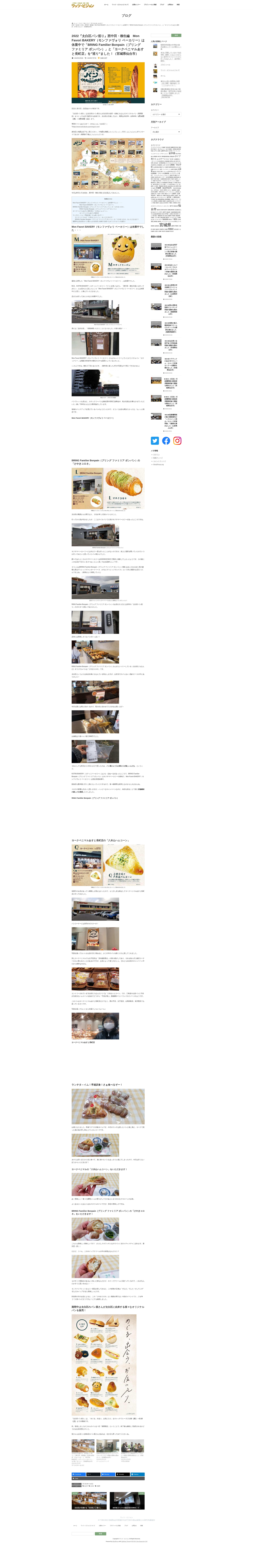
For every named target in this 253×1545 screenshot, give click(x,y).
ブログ (126, 1525)
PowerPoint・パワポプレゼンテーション (165, 180)
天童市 (172, 178)
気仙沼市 (168, 195)
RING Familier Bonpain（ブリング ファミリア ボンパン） (98, 209)
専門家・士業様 (169, 213)
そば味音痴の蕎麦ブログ (159, 167)
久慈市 (156, 231)
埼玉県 (156, 177)
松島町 (152, 177)
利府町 (173, 215)
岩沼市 (152, 191)
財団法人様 (172, 161)
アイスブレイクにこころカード (161, 175)
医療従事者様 (171, 209)
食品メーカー (175, 184)
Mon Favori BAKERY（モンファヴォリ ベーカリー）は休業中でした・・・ (97, 203)
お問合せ (134, 1525)
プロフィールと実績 (115, 1525)
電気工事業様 (154, 221)
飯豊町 (156, 191)
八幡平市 (164, 212)
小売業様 (174, 202)
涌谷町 (158, 209)
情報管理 (178, 215)
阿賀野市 (162, 229)
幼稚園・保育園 (172, 149)
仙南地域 (157, 225)
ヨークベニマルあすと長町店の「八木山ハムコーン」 (90, 211)
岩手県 (172, 153)
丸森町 (178, 190)
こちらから (95, 134)
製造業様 (165, 219)
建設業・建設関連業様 (172, 212)
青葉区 (171, 229)
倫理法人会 (159, 195)
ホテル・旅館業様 (172, 190)
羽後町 (152, 217)
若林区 (175, 169)
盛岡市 (173, 225)
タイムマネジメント (162, 197)
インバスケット (166, 169)
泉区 (161, 169)
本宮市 (163, 231)
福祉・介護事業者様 (162, 178)
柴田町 (159, 221)
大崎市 (176, 195)
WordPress (115, 1541)
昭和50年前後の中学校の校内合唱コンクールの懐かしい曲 (171, 47)
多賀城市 (168, 231)
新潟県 (162, 209)
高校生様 (175, 205)
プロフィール (165, 65)
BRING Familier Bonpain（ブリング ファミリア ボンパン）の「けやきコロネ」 (99, 207)
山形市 (163, 150)
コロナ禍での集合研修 (160, 217)
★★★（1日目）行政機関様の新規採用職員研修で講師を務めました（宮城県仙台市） (171, 401)
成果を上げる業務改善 (162, 182)
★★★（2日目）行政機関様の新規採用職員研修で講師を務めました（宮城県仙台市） (171, 383)
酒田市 (167, 217)
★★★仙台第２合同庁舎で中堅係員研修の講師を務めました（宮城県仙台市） (171, 345)
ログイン (156, 454)
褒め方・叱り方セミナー (159, 149)
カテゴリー (155, 110)
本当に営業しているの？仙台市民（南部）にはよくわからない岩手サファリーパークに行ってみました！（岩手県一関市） (171, 57)
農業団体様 (176, 177)
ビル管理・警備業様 (158, 186)
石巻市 (155, 178)
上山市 (163, 164)
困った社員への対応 (159, 193)
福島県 (167, 167)
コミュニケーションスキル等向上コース (171, 221)
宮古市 (163, 213)
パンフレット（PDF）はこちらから (124, 132)
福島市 (172, 195)
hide (110, 199)
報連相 (152, 225)
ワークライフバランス (156, 147)
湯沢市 (167, 150)
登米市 (166, 202)
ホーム (163, 76)
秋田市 (170, 219)
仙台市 (86, 1486)
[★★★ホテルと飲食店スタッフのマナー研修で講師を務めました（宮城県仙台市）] (132, 1445)
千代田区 (153, 199)
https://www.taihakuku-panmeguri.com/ (86, 127)
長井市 (177, 161)
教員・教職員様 (158, 215)
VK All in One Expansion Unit (139, 1541)
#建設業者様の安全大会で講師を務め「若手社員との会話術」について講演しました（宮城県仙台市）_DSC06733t (171, 93)
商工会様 (165, 215)
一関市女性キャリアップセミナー (166, 191)
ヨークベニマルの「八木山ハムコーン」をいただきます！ (94, 217)
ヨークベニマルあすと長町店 (89, 213)
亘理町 (179, 217)
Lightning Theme (125, 1541)
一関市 (174, 219)
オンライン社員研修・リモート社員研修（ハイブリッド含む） (166, 173)
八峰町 (158, 150)
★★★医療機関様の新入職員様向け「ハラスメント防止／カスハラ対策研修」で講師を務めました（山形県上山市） (171, 421)
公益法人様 (162, 202)
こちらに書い (97, 562)
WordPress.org (158, 464)
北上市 (152, 219)
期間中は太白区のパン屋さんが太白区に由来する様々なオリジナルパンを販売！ (99, 221)
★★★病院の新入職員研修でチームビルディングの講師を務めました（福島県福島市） (171, 327)
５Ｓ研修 (175, 182)
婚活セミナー (168, 193)
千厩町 (170, 202)
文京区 (158, 171)
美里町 (164, 201)
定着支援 (170, 182)
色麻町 (163, 147)
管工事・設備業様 (174, 159)
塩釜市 (176, 178)
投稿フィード (158, 458)
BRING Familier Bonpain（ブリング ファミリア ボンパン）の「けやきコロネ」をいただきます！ (107, 219)
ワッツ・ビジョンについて (170, 70)
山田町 (172, 169)
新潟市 (177, 147)
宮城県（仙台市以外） (164, 188)
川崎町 (164, 195)
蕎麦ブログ (177, 175)
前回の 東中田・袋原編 (80, 108)
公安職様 (160, 201)
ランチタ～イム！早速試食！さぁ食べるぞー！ (88, 215)
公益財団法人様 (170, 201)
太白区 (92, 1486)
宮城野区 (169, 215)
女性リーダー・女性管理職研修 (165, 177)
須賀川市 (172, 175)
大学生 (178, 202)
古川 (167, 149)
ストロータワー (158, 219)
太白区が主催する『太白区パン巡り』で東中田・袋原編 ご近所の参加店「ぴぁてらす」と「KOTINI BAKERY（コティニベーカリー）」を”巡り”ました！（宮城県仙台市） (83, 1457)
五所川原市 (176, 213)
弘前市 (154, 188)
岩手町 (170, 150)
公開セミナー (102, 1525)
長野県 (177, 186)
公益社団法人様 (171, 186)
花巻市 (154, 229)
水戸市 (155, 150)
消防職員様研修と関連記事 (168, 156)
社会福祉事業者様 (156, 213)
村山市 (172, 231)
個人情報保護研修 (160, 199)
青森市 (157, 202)
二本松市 (177, 191)
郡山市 (172, 171)
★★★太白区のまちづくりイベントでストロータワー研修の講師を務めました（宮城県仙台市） (107, 1455)
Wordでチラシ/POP (157, 212)
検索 (176, 35)
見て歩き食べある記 (88, 1483)
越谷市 (157, 229)
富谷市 (161, 190)
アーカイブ (155, 127)
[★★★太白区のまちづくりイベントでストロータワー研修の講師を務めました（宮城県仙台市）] (107, 1445)
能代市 (154, 171)
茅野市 (165, 190)
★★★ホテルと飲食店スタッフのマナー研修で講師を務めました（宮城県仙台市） (132, 1455)
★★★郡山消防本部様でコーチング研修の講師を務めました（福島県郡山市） (171, 309)
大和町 (159, 231)
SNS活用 (168, 147)
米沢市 (159, 156)
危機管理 (173, 147)
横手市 (171, 205)
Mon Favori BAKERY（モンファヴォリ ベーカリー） (96, 205)
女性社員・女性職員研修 (159, 162)
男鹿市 (176, 225)
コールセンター (173, 217)
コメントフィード (159, 461)
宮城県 (98, 1486)
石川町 (179, 219)
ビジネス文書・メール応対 (165, 184)
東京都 (165, 186)
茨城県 (166, 229)
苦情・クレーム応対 (165, 171)
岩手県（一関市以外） (174, 197)
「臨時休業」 (81, 328)
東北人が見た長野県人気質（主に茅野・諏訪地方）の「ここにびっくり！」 (170, 83)
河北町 (177, 180)
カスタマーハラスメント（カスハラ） (160, 205)
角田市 (169, 178)
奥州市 (165, 209)
